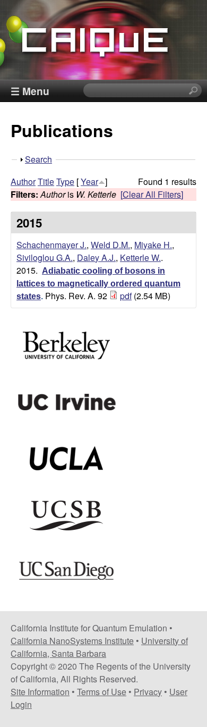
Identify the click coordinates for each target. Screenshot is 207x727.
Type (65, 181)
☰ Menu (30, 90)
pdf (126, 296)
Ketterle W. (140, 257)
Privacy (148, 692)
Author (23, 181)
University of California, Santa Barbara (99, 647)
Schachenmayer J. (51, 245)
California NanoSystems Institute (72, 641)
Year (89, 181)
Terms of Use (101, 692)
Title (46, 181)
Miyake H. (153, 245)
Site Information (40, 692)
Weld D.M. (110, 245)
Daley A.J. (96, 257)
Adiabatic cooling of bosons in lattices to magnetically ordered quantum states (98, 283)
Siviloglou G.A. (44, 257)
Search (38, 159)
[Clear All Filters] (151, 194)
